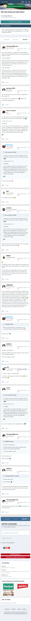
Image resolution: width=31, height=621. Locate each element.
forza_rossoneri (11, 110)
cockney (8, 208)
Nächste (25, 39)
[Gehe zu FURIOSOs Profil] (3, 345)
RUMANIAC (9, 285)
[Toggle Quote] (4, 152)
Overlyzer (4, 570)
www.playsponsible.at (20, 613)
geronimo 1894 (10, 88)
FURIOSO (9, 344)
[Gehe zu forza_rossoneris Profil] (3, 112)
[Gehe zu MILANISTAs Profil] (3, 146)
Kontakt (19, 609)
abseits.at (4, 566)
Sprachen (7, 609)
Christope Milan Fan (7, 16)
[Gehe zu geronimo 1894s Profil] (3, 89)
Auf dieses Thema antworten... (11, 533)
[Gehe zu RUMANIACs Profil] (3, 286)
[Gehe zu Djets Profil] (3, 192)
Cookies (24, 609)
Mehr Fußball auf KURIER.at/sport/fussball (15, 557)
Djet (7, 191)
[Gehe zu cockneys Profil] (3, 209)
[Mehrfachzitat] (3, 82)
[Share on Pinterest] (9, 548)
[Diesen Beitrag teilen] (28, 48)
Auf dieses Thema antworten (15, 22)
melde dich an (10, 31)
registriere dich (19, 31)
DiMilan (8, 255)
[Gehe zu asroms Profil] (3, 389)
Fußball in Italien (12, 17)
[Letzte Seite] (29, 39)
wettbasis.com (5, 575)
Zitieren (7, 82)
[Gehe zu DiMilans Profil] (3, 257)
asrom (8, 388)
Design (13, 609)
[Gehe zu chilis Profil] (3, 368)
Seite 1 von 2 (16, 39)
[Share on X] (2, 548)
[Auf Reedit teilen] (7, 548)
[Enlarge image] (20, 98)
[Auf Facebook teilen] (4, 548)
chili (7, 367)
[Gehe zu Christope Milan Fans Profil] (3, 47)
